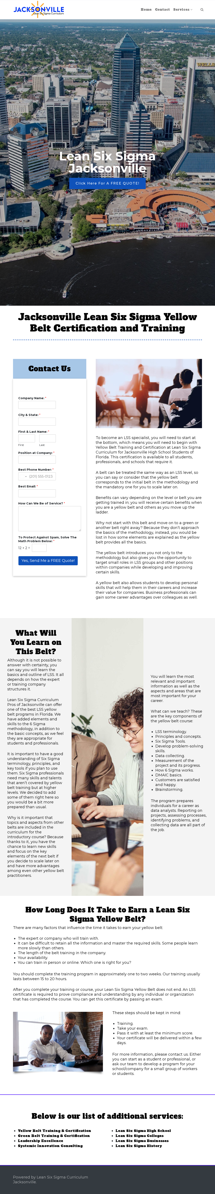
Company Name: (32, 398)
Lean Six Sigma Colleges (139, 1135)
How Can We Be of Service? (41, 503)
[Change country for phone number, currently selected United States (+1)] (23, 476)
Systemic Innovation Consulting (50, 1145)
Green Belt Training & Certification (54, 1135)
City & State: (29, 415)
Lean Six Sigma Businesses (142, 1140)
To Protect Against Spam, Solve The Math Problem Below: (47, 539)
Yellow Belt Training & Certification (54, 1130)
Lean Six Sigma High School (143, 1130)
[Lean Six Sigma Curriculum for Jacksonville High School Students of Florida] (39, 9)
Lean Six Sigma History (138, 1145)
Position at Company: (36, 453)
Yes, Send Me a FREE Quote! (48, 560)
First (21, 445)
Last (42, 445)
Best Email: (28, 486)
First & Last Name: (33, 432)
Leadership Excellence (40, 1140)
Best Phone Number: (36, 470)
